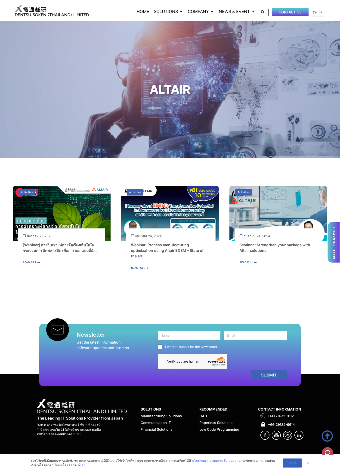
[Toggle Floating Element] (327, 452)
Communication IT (156, 422)
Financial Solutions (156, 429)
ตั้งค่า (81, 465)
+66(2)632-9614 (281, 424)
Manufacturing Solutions (161, 416)
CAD (203, 416)
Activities (27, 192)
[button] (168, 11)
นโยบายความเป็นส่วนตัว (209, 461)
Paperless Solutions (215, 422)
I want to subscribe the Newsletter (191, 347)
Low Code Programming (219, 429)
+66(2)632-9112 (281, 416)
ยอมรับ (292, 463)
